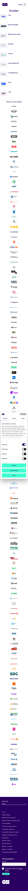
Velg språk (5, 801)
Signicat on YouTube (7, 849)
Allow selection (14, 470)
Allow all (14, 465)
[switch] (24, 449)
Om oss (4, 812)
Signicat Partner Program (9, 817)
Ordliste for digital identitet (9, 826)
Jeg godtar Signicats (14, 869)
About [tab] (23, 418)
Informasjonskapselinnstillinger (9, 852)
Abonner (5, 874)
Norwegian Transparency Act (9, 834)
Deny (14, 475)
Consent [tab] (5, 418)
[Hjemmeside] (5, 4)
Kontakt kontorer (6, 843)
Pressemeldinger (6, 823)
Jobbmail (4, 861)
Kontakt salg (5, 837)
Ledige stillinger (6, 814)
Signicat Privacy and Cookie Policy (11, 820)
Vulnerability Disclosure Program (10, 832)
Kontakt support (6, 840)
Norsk (4, 803)
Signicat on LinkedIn (7, 846)
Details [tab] (14, 418)
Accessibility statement (8, 829)
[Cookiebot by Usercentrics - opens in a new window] (20, 414)
